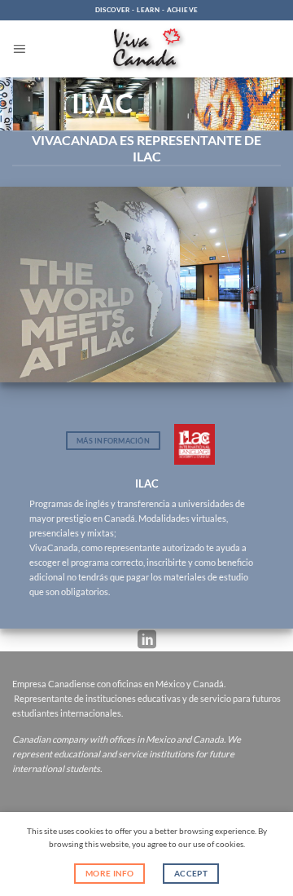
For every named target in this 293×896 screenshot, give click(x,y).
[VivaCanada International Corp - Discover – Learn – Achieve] (146, 49)
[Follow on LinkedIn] (147, 640)
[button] (19, 49)
